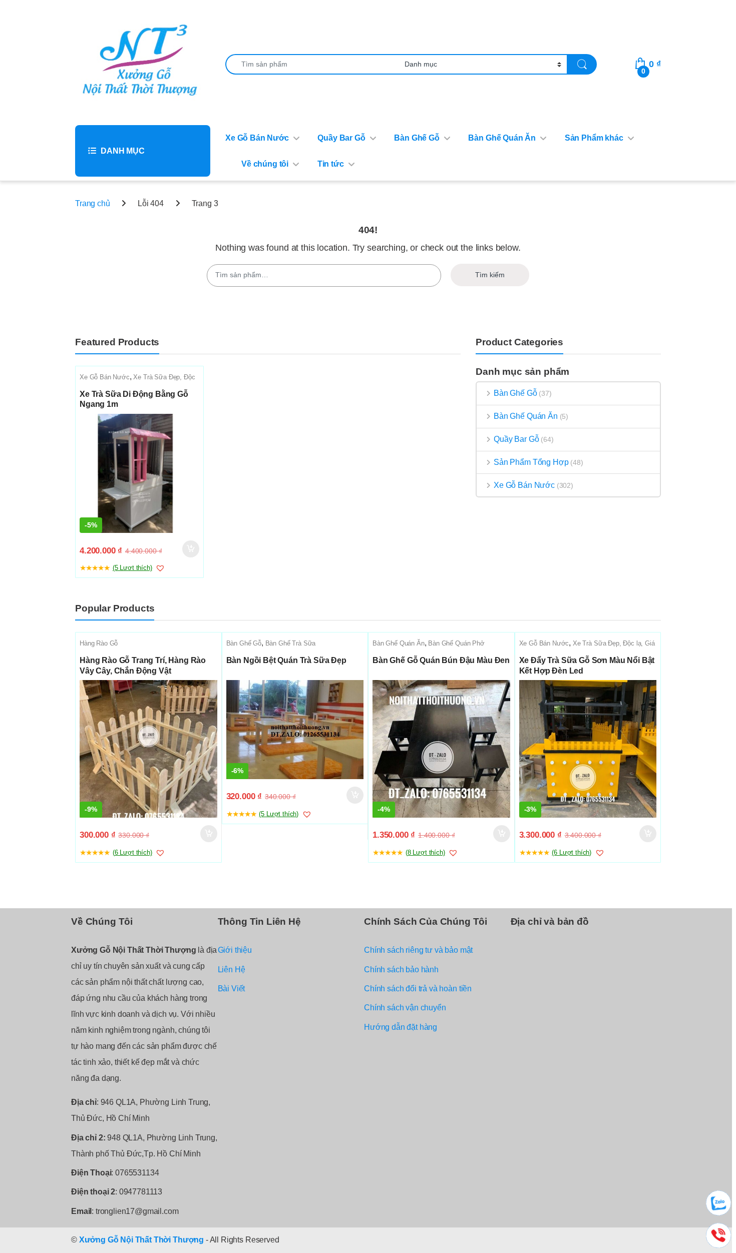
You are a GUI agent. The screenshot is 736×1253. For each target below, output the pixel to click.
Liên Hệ (231, 969)
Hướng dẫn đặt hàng (400, 1027)
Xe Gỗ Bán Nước (257, 138)
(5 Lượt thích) (132, 567)
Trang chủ (92, 203)
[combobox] (312, 64)
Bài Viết (231, 988)
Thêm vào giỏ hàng (190, 548)
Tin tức (330, 164)
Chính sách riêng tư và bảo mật (418, 950)
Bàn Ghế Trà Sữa (290, 643)
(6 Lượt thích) (132, 852)
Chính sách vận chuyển (405, 1007)
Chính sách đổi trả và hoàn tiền (418, 988)
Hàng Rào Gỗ (99, 643)
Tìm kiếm (490, 275)
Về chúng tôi (264, 164)
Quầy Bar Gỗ (341, 138)
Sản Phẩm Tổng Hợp (531, 462)
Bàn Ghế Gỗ (416, 138)
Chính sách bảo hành (401, 969)
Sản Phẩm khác (594, 138)
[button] (160, 567)
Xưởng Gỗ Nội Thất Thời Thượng (141, 1239)
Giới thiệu (235, 950)
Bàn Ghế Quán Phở (456, 643)
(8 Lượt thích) (425, 852)
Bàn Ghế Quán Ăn (502, 138)
